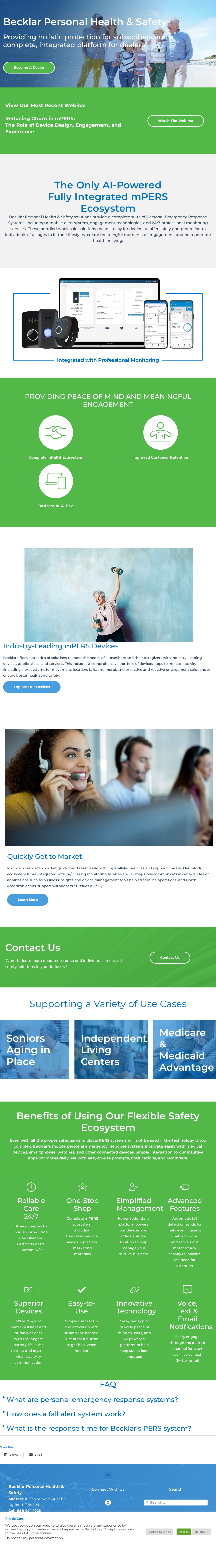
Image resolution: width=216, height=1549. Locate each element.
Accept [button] (184, 1531)
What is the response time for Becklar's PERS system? (99, 1428)
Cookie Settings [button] (160, 1531)
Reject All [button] (201, 1531)
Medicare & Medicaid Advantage (186, 1049)
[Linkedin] (108, 1502)
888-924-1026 (29, 1511)
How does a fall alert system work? (66, 1414)
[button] (108, 1399)
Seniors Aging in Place (28, 1050)
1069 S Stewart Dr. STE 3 (45, 1499)
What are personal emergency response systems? (92, 1399)
